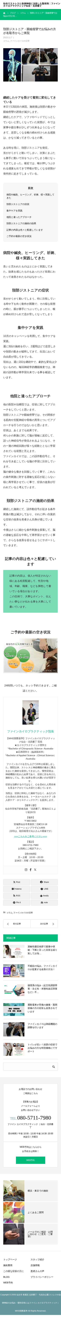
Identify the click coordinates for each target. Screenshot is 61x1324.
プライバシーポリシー (42, 1277)
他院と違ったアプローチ (19, 217)
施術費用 (7, 1265)
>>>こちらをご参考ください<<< (30, 836)
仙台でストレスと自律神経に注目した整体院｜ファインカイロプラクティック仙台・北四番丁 (31, 4)
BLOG (6, 1277)
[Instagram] (26, 870)
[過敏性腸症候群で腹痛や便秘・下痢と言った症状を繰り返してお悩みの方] (13, 951)
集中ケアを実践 (14, 210)
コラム (6, 41)
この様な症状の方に (13, 1271)
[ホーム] (4, 12)
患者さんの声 (37, 1271)
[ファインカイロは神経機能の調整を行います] (13, 1029)
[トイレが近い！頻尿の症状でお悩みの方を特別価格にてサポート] (13, 1049)
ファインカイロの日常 (20, 41)
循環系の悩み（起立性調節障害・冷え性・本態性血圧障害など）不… (42, 988)
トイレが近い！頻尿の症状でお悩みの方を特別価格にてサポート (42, 1048)
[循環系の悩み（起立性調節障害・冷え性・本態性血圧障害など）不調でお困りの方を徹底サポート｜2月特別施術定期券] (13, 990)
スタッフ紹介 (37, 1259)
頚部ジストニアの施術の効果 (21, 223)
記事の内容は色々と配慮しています (25, 230)
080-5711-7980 (34, 1118)
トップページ (10, 1259)
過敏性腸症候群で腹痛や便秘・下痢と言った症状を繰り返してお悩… (42, 950)
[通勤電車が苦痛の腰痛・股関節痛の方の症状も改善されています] (13, 1009)
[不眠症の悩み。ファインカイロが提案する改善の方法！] (13, 970)
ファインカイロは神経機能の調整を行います (42, 1026)
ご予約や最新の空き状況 (19, 236)
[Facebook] (30, 870)
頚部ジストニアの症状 (18, 204)
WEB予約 (30, 1160)
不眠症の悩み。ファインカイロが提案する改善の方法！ (42, 968)
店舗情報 (35, 1265)
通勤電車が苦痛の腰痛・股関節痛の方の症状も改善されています (42, 1008)
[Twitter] (35, 870)
